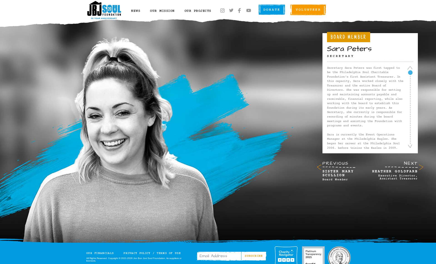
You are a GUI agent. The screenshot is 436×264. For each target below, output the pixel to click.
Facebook (239, 10)
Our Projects (198, 11)
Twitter (231, 10)
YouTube (249, 10)
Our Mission (162, 11)
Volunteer (308, 10)
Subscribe (254, 256)
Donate (271, 10)
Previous (338, 170)
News (135, 11)
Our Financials (100, 253)
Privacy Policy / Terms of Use (152, 253)
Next (395, 170)
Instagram (222, 10)
